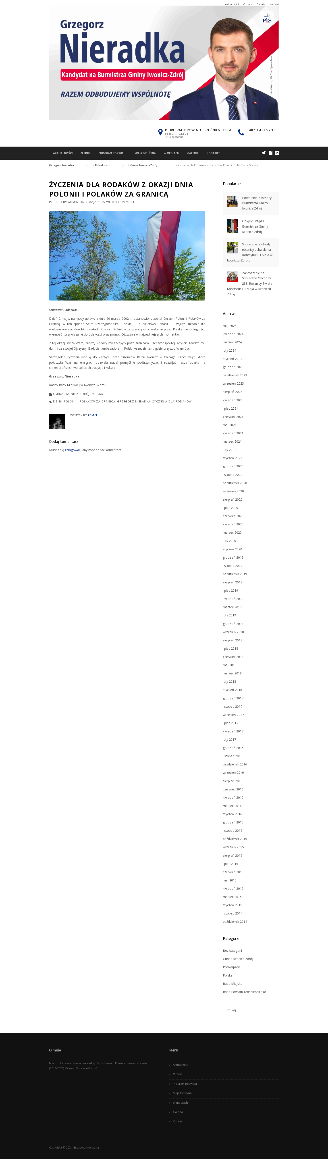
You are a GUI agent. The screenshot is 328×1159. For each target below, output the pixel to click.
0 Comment (125, 202)
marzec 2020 (232, 532)
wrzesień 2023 (233, 383)
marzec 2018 (232, 673)
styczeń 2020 (232, 549)
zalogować (73, 450)
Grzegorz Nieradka (134, 401)
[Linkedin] (277, 153)
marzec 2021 (232, 441)
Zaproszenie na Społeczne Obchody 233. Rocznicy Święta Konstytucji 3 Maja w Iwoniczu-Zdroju (249, 283)
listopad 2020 (232, 475)
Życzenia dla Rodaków (172, 401)
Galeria (261, 4)
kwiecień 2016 (233, 797)
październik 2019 (235, 574)
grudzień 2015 (233, 822)
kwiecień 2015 (233, 888)
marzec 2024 (232, 342)
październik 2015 (235, 839)
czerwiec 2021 (233, 417)
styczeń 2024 (232, 359)
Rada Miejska (232, 983)
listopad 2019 (232, 566)
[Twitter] (264, 153)
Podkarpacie (232, 967)
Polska (97, 394)
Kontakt (274, 4)
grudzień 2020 (233, 466)
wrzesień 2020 (233, 491)
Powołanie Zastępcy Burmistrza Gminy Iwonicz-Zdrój (257, 203)
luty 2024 (229, 350)
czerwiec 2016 (233, 789)
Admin (73, 202)
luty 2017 (229, 739)
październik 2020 (235, 483)
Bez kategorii (232, 950)
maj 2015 (230, 880)
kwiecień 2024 (233, 334)
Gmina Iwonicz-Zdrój (71, 394)
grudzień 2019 (233, 557)
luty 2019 (229, 615)
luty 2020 (229, 541)
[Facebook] (270, 153)
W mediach (171, 153)
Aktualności (232, 4)
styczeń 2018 (232, 690)
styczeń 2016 (232, 814)
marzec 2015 (232, 897)
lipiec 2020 (230, 508)
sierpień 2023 (232, 392)
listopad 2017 (232, 706)
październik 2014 (235, 921)
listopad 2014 (232, 913)
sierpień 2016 (232, 781)
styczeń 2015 (232, 905)
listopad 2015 (232, 830)
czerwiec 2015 (233, 872)
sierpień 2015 (232, 855)
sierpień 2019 (232, 582)
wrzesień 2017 (233, 715)
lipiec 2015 (230, 864)
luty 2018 (229, 681)
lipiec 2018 (230, 648)
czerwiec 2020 (233, 516)
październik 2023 (235, 375)
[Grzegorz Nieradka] (164, 62)
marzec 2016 (232, 806)
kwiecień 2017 (233, 731)
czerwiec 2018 (233, 657)
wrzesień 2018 (233, 632)
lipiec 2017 (230, 723)
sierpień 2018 (232, 640)
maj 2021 (230, 425)
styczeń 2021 (232, 458)
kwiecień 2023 (233, 400)
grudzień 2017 (233, 698)
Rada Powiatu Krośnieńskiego (244, 992)
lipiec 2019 (230, 590)
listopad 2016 (232, 756)
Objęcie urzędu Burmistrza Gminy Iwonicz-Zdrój (255, 226)
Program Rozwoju (112, 153)
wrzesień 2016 (233, 772)
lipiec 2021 (230, 408)
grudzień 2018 (233, 624)
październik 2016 (235, 764)
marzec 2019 (232, 607)
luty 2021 (229, 450)
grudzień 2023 (233, 367)
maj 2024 (230, 325)
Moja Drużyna (145, 153)
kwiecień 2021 (233, 433)
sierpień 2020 (232, 499)
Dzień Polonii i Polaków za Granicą (84, 401)
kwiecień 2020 (233, 524)
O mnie (247, 4)
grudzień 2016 (233, 748)
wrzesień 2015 (233, 847)
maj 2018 (230, 665)
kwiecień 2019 (233, 599)
